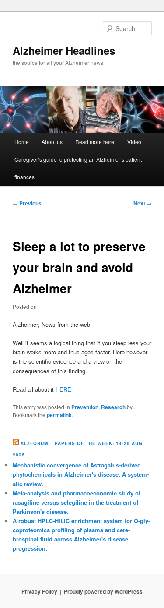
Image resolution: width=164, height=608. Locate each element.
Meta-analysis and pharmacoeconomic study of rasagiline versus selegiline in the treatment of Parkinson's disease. (76, 502)
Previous (27, 203)
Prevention (84, 407)
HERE (63, 389)
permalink (59, 415)
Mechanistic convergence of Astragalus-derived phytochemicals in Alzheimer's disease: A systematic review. (81, 474)
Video (134, 141)
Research (113, 407)
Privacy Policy (39, 591)
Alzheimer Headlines (64, 50)
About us (52, 141)
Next (142, 203)
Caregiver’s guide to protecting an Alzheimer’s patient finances (78, 168)
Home (21, 141)
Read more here (94, 141)
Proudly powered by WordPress (103, 591)
